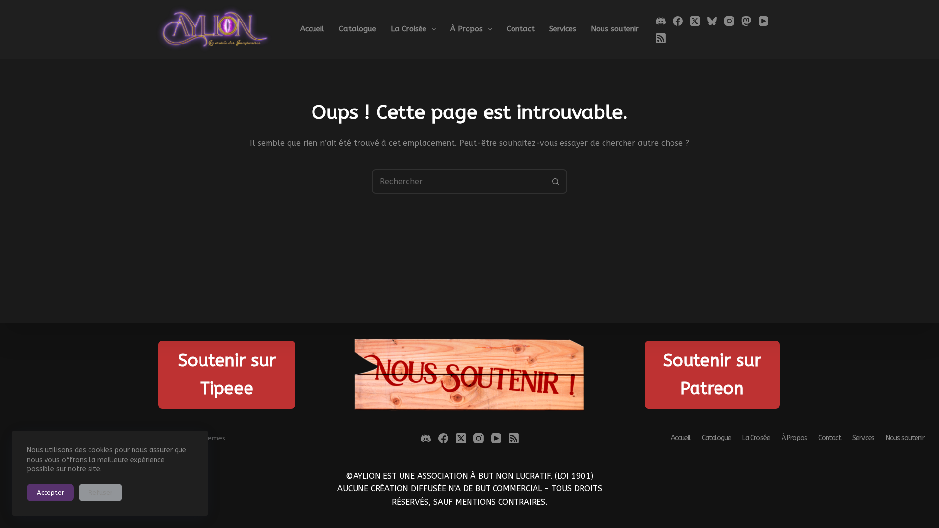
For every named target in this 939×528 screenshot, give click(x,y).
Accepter (50, 492)
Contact (521, 28)
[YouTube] (763, 21)
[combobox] (458, 181)
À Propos (466, 28)
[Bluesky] (712, 21)
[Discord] (661, 21)
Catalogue (357, 28)
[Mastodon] (746, 21)
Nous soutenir (615, 28)
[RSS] (661, 38)
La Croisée (408, 28)
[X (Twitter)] (695, 21)
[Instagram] (729, 21)
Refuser (100, 492)
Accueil (312, 28)
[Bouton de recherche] (555, 181)
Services (562, 28)
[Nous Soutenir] (470, 375)
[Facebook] (678, 21)
